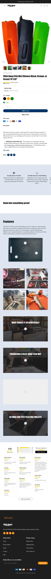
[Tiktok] (13, 533)
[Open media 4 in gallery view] (20, 68)
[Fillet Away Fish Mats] (11, 6)
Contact (5, 551)
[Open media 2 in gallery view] (10, 68)
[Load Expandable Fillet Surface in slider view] (16, 257)
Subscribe (43, 563)
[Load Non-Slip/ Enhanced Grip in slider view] (36, 253)
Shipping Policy (30, 544)
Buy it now (25, 115)
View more (6, 150)
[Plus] (10, 107)
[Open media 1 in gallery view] (5, 68)
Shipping (6, 90)
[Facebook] (4, 533)
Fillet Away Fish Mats (21, 573)
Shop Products (6, 544)
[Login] (44, 5)
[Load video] (25, 328)
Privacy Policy (29, 548)
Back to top (8, 518)
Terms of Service (30, 551)
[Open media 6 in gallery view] (29, 68)
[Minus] (4, 107)
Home (4, 10)
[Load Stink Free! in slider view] (25, 243)
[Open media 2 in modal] (25, 38)
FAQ (4, 555)
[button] (41, 5)
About (4, 548)
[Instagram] (10, 533)
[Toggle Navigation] (4, 5)
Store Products (10, 10)
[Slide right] (49, 38)
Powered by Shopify (31, 573)
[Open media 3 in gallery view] (15, 68)
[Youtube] (7, 533)
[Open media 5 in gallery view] (24, 68)
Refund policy (29, 541)
